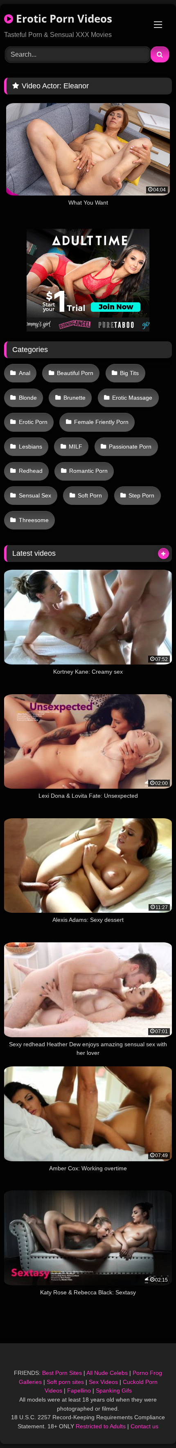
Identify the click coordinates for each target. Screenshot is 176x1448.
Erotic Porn (33, 422)
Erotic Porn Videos (62, 18)
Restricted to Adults (101, 1426)
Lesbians (30, 446)
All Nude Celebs (107, 1373)
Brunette (74, 397)
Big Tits (129, 373)
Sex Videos (103, 1382)
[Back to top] (151, 1424)
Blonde (28, 397)
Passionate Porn (130, 446)
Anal (24, 373)
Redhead (31, 470)
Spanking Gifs (114, 1390)
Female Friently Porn (101, 422)
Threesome (34, 520)
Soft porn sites (65, 1382)
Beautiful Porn (75, 373)
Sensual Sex (35, 495)
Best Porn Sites (62, 1373)
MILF (75, 446)
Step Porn (141, 495)
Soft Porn (90, 495)
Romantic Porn (88, 470)
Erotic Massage (132, 397)
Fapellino (79, 1390)
